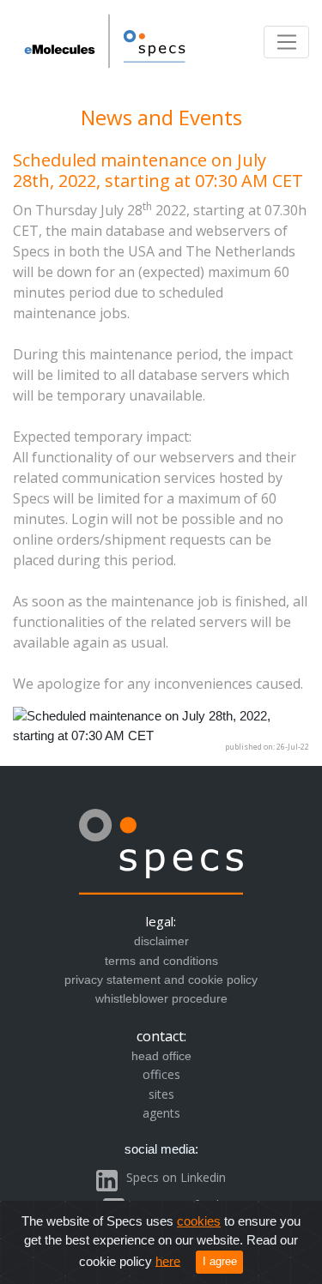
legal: (161, 921)
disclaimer (161, 941)
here (167, 1260)
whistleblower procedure (161, 998)
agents (161, 1113)
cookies (199, 1221)
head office (161, 1056)
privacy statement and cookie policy (161, 979)
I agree (220, 1261)
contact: (161, 1036)
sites (161, 1094)
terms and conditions (161, 961)
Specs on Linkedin (176, 1177)
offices (161, 1074)
